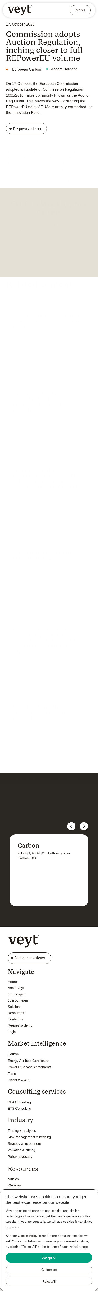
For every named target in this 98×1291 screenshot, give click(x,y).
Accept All (49, 1258)
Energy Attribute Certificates (28, 1061)
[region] (49, 1240)
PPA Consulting (19, 1102)
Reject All (49, 1281)
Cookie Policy (27, 1235)
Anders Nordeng (64, 69)
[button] (46, 768)
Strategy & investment (24, 1143)
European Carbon (26, 69)
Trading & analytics (22, 1131)
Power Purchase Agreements (30, 1067)
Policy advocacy (20, 1156)
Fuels (12, 1074)
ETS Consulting (19, 1108)
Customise (49, 1269)
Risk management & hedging (29, 1137)
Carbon (13, 1054)
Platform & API (19, 1080)
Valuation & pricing (21, 1150)
